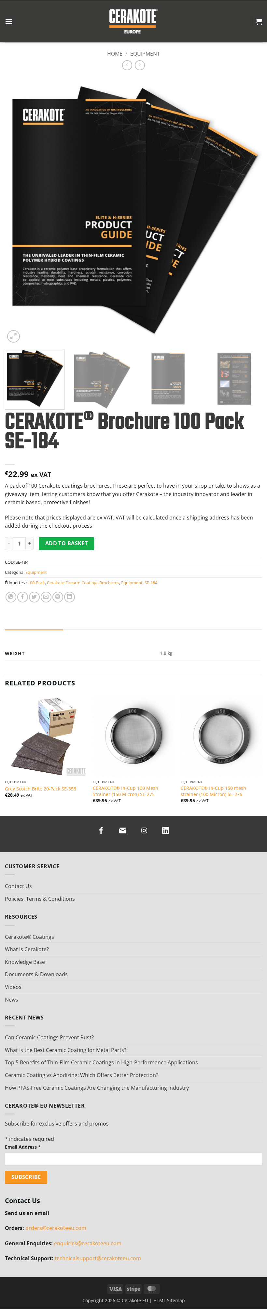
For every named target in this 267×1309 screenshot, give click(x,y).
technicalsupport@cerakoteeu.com (98, 1258)
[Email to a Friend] (46, 597)
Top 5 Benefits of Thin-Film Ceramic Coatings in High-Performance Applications (101, 1062)
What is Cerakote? (27, 949)
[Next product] (127, 65)
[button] (9, 21)
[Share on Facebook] (22, 597)
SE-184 (151, 583)
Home (114, 53)
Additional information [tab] (34, 636)
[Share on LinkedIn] (69, 597)
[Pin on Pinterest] (57, 597)
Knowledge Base (25, 961)
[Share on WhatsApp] (11, 597)
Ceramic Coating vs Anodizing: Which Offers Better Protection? (81, 1075)
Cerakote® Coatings (29, 936)
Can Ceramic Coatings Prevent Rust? (49, 1037)
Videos (13, 987)
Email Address (23, 1147)
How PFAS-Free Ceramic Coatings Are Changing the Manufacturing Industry (97, 1087)
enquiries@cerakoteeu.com (87, 1243)
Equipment (145, 53)
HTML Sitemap (169, 1300)
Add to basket (66, 543)
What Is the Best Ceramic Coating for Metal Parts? (65, 1050)
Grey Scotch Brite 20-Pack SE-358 (40, 789)
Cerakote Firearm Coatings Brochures (83, 583)
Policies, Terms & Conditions (40, 898)
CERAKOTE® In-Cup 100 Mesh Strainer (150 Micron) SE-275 (125, 791)
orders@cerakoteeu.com (55, 1228)
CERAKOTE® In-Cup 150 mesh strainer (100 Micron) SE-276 (213, 791)
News (11, 999)
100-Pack (36, 583)
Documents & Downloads (36, 974)
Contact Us (18, 886)
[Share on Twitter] (34, 597)
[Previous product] (140, 65)
